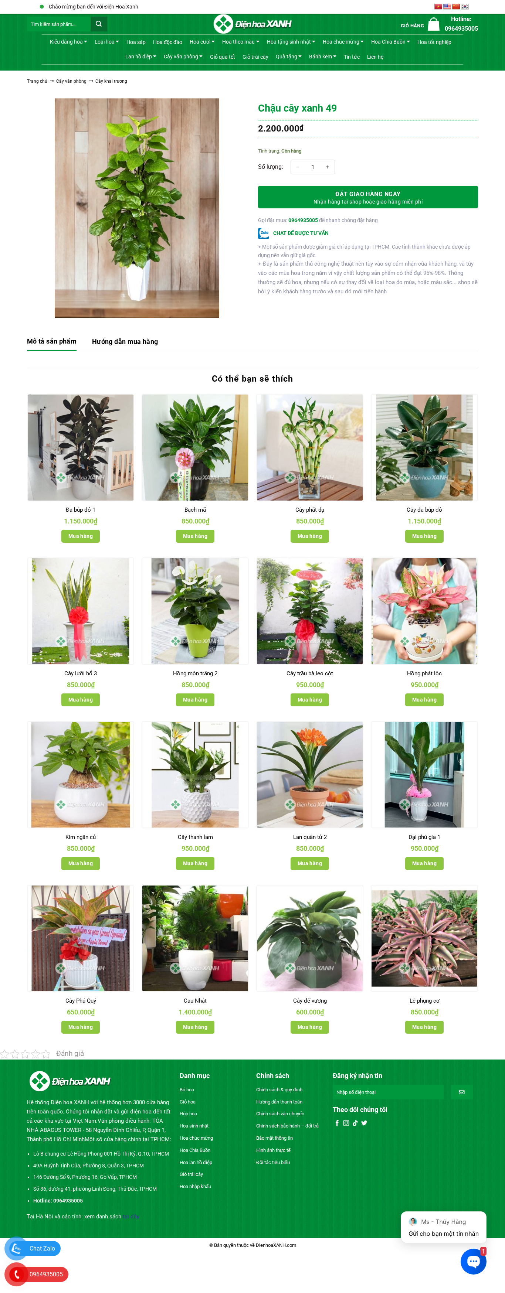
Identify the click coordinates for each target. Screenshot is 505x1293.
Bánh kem (320, 56)
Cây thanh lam (195, 837)
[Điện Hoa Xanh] (252, 24)
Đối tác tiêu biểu (273, 1162)
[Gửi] (99, 24)
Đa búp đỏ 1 (80, 509)
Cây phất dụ (309, 509)
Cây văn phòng (181, 56)
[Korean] (465, 6)
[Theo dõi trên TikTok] (355, 1123)
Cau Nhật (195, 1000)
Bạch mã (195, 509)
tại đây (131, 1216)
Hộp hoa (188, 1113)
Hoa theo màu (238, 42)
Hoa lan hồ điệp (196, 1162)
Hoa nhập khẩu (195, 1186)
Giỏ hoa (188, 1102)
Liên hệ (375, 57)
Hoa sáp (136, 42)
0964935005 (303, 220)
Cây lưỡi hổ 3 (80, 673)
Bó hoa (187, 1089)
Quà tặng (286, 56)
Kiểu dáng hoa (66, 42)
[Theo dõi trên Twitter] (364, 1123)
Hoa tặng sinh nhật (289, 42)
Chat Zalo (42, 1248)
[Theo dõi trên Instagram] (346, 1123)
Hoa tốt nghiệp (434, 42)
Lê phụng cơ (425, 1000)
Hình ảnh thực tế (273, 1150)
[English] (447, 6)
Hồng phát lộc (424, 673)
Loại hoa (105, 42)
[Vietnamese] (438, 6)
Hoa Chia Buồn (388, 42)
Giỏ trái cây (255, 57)
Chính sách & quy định (279, 1089)
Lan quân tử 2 (310, 837)
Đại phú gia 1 (424, 837)
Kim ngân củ (80, 837)
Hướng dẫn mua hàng (125, 341)
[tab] (52, 341)
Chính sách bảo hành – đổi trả (287, 1126)
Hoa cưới (200, 42)
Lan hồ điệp (138, 56)
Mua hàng (80, 536)
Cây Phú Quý (80, 1000)
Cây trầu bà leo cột (310, 673)
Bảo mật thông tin (274, 1138)
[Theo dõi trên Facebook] (337, 1123)
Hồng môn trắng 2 (195, 673)
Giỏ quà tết (222, 57)
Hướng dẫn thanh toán (279, 1102)
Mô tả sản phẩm (52, 341)
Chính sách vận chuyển (280, 1113)
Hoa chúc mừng (341, 42)
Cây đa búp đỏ (424, 509)
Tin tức (352, 57)
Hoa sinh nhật (194, 1126)
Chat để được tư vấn (300, 233)
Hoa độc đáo (167, 42)
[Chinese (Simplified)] (456, 6)
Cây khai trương (111, 81)
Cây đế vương (310, 1000)
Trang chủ (37, 81)
